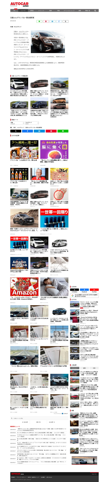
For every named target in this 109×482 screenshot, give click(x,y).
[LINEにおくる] (39, 21)
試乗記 (32, 10)
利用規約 (13, 477)
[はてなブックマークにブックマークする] (52, 21)
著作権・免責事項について (33, 477)
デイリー (74, 368)
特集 (58, 10)
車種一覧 (87, 10)
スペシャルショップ (69, 10)
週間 (84, 368)
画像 (50, 10)
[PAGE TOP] (94, 474)
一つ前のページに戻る (18, 418)
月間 (94, 368)
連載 (80, 10)
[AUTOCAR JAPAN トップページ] (11, 127)
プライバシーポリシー (21, 477)
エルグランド (18, 26)
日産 (12, 26)
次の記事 (51, 422)
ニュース (23, 10)
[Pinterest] (46, 21)
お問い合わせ (49, 477)
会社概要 (43, 477)
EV (14, 10)
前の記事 (26, 422)
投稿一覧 (38, 422)
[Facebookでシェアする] (59, 21)
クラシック (41, 10)
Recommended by (58, 413)
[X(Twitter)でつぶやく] (65, 21)
